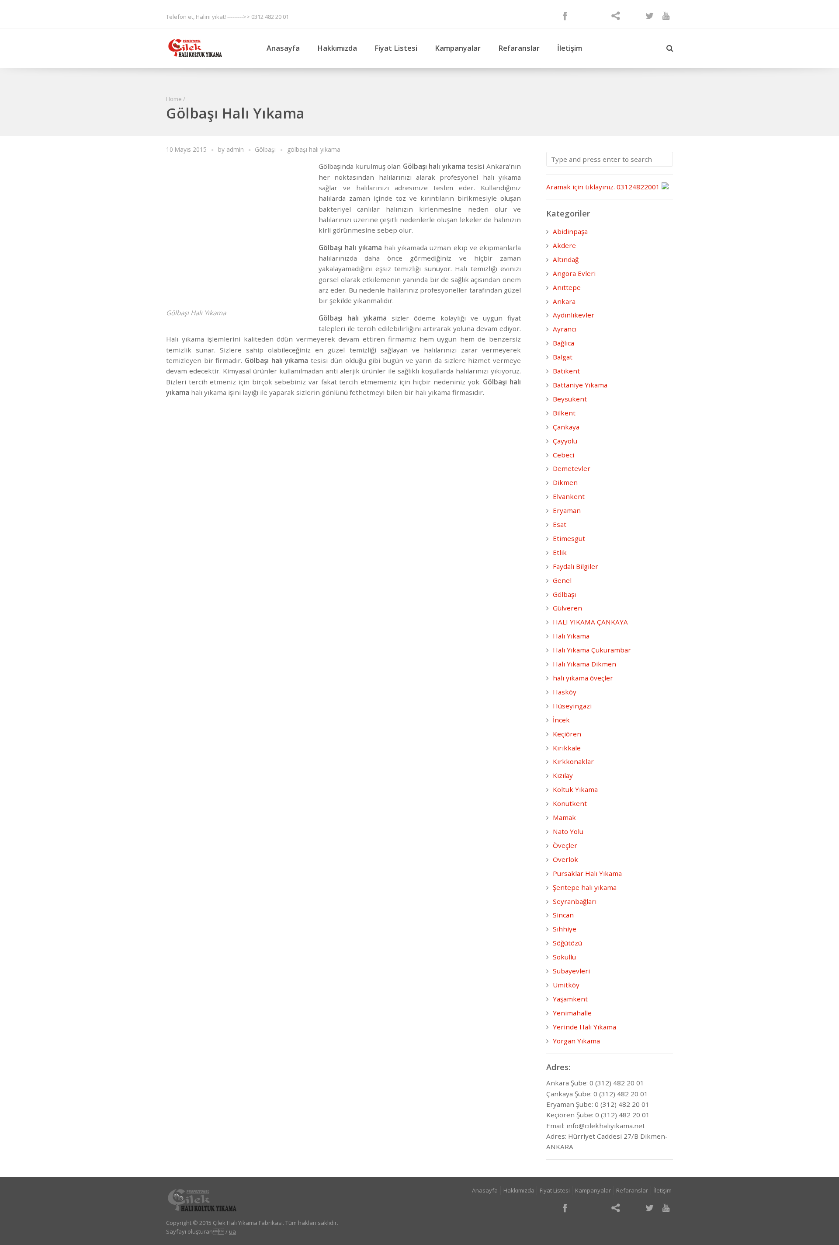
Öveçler (565, 845)
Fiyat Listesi (395, 48)
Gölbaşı (265, 149)
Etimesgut (569, 538)
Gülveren (567, 607)
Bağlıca (563, 342)
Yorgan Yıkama (576, 1040)
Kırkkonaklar (573, 761)
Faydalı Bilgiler (575, 566)
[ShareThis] (616, 16)
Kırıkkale (567, 747)
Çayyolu (565, 440)
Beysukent (570, 398)
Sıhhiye (564, 928)
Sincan (563, 914)
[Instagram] (599, 16)
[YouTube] (666, 16)
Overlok (565, 859)
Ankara (564, 301)
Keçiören (567, 733)
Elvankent (569, 496)
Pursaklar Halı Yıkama (587, 873)
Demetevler (571, 468)
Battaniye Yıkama (580, 384)
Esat (559, 524)
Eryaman (567, 510)
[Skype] (632, 16)
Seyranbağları (574, 901)
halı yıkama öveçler (583, 677)
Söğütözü (567, 942)
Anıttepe (567, 287)
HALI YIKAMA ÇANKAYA (590, 621)
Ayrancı (564, 328)
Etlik (560, 552)
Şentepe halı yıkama (585, 887)
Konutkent (570, 803)
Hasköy (564, 691)
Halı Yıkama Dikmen (584, 663)
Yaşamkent (570, 998)
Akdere (564, 245)
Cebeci (563, 454)
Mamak (564, 817)
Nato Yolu (568, 831)
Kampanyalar (458, 48)
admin (235, 149)
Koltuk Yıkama (575, 789)
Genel (562, 580)
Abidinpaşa (570, 231)
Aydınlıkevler (573, 314)
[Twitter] (649, 16)
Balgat (562, 356)
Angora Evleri (574, 273)
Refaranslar (519, 48)
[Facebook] (565, 16)
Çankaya (566, 426)
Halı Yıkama (571, 635)
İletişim (569, 48)
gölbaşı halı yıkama (313, 149)
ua (232, 1231)
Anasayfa (283, 48)
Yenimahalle (572, 1012)
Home (174, 99)
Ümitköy (566, 984)
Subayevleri (571, 970)
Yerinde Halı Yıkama (584, 1026)
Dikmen (565, 482)
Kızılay (563, 775)
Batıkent (566, 370)
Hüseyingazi (572, 705)
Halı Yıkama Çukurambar (592, 649)
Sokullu (564, 956)
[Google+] (582, 16)
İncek (561, 719)
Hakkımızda (337, 48)
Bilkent (564, 412)
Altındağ (566, 259)
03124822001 (638, 186)
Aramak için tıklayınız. (580, 186)
